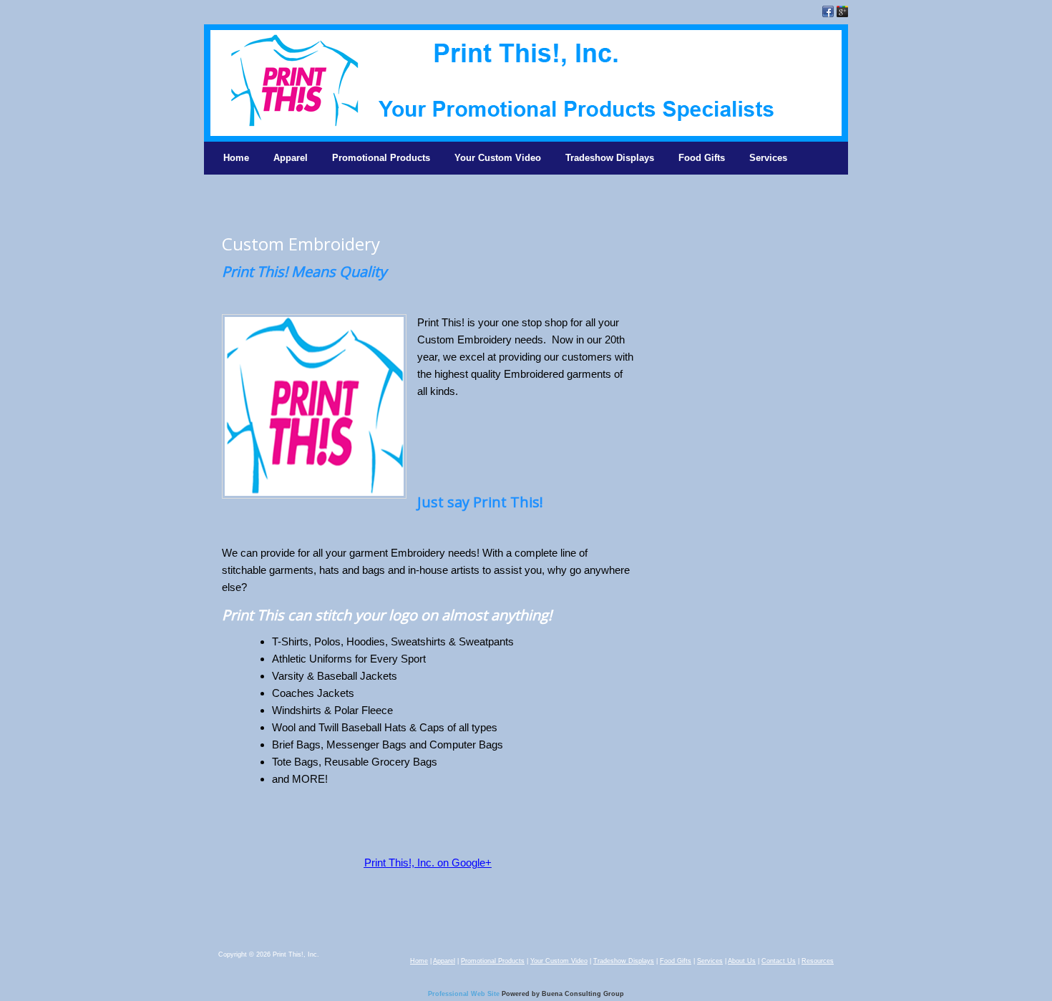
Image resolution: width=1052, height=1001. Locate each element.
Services (768, 157)
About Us (742, 961)
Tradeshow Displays (609, 157)
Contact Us (778, 961)
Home (236, 157)
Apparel (290, 157)
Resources (818, 961)
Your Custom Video (497, 157)
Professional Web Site (464, 993)
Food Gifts (701, 157)
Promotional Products (381, 157)
